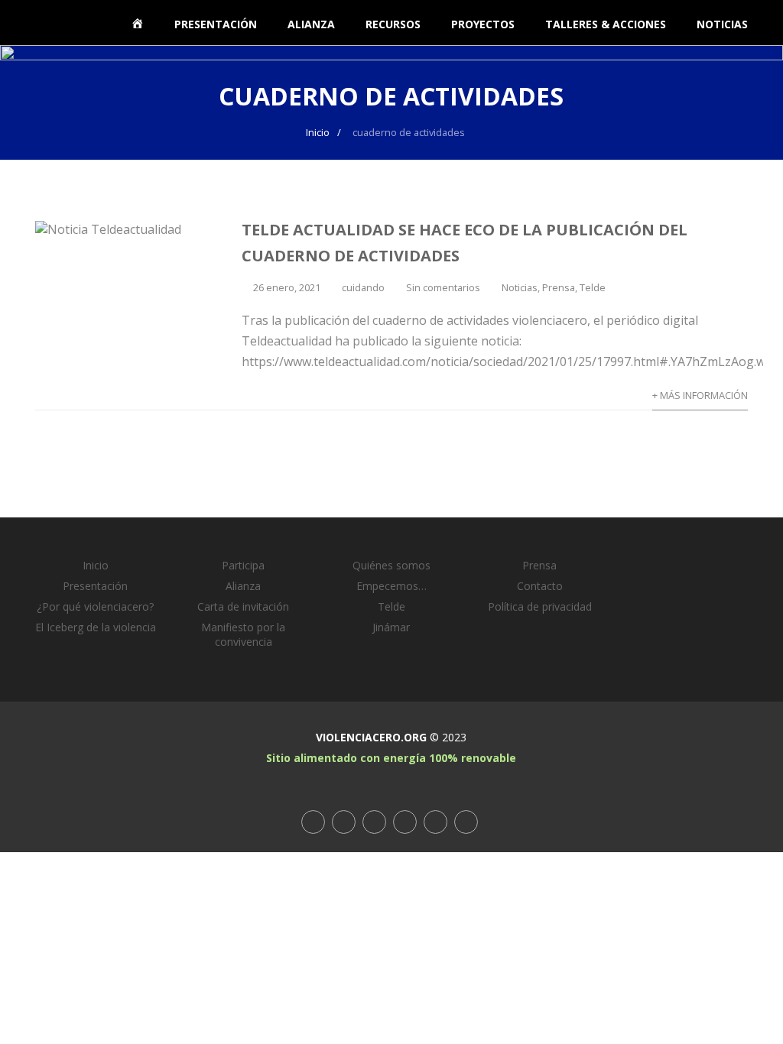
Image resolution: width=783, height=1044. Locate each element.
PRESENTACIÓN (215, 24)
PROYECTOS (483, 24)
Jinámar (391, 627)
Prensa (558, 287)
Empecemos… (391, 586)
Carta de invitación (243, 606)
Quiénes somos (391, 565)
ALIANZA (311, 24)
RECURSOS (393, 24)
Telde (593, 287)
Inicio (96, 565)
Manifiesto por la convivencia (243, 634)
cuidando (363, 287)
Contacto (540, 586)
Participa (243, 565)
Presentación (95, 586)
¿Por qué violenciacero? (95, 606)
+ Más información (700, 395)
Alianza (243, 586)
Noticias (520, 287)
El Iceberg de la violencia (95, 627)
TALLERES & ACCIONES (605, 24)
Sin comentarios (443, 287)
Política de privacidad (540, 606)
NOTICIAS (722, 24)
